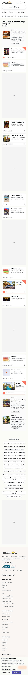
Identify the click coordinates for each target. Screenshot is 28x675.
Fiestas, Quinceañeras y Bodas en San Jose (14, 468)
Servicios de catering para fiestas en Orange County (14, 492)
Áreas (3, 650)
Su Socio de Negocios (7, 622)
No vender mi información (8, 606)
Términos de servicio (7, 590)
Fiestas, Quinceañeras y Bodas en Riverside (14, 471)
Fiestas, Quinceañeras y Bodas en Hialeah (14, 452)
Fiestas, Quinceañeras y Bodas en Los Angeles (14, 443)
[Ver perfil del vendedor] (4, 282)
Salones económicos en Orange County (14, 488)
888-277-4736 (8, 563)
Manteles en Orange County (14, 485)
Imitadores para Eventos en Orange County (14, 474)
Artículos (4, 645)
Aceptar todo (16, 672)
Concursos (4, 642)
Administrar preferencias (8, 669)
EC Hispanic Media (6, 614)
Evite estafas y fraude (7, 595)
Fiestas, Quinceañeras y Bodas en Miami (14, 449)
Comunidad (4, 640)
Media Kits (4, 585)
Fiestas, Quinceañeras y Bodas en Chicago (14, 461)
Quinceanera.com (6, 616)
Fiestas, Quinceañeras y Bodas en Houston (14, 446)
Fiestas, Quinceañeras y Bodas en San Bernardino (14, 464)
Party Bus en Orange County (14, 496)
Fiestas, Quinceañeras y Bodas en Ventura (14, 455)
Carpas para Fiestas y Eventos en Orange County (14, 478)
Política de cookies (6, 601)
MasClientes (5, 624)
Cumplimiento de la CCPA (8, 603)
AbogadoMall (5, 627)
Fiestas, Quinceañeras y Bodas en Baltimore (14, 458)
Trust (3, 593)
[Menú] (23, 2)
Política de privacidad (7, 598)
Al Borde (4, 630)
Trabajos (4, 587)
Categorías (4, 648)
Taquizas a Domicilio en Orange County (14, 482)
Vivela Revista (5, 632)
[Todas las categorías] (17, 2)
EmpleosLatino (5, 619)
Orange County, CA (11, 16)
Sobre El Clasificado (7, 582)
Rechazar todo (6, 672)
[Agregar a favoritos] (24, 57)
